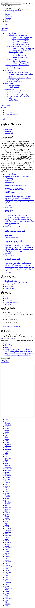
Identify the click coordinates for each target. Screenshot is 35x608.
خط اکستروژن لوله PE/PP (20, 39)
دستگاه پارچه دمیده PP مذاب (18, 94)
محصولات (4, 30)
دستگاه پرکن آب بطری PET (17, 81)
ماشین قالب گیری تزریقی (17, 68)
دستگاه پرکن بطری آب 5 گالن (18, 72)
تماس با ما (4, 117)
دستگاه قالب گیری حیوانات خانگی (22, 349)
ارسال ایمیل (5, 360)
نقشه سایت (8, 345)
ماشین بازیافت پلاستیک (16, 52)
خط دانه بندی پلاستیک (19, 55)
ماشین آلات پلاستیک (11, 33)
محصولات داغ (9, 343)
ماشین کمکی (13, 59)
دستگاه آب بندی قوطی (16, 92)
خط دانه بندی (28, 351)
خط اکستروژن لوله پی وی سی (22, 37)
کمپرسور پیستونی (14, 85)
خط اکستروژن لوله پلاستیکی (18, 35)
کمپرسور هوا (9, 83)
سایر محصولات (9, 89)
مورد (6, 110)
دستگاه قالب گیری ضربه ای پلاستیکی (17, 65)
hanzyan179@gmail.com (12, 326)
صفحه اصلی (5, 28)
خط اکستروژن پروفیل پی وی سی (23, 48)
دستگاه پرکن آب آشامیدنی (17, 79)
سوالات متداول (5, 105)
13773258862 (5, 362)
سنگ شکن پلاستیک (18, 54)
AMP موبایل (8, 347)
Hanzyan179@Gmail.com (13, 11)
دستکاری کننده (13, 100)
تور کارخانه (8, 112)
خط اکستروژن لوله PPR (20, 42)
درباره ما (3, 107)
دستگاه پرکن (9, 70)
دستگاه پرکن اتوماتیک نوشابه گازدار (20, 78)
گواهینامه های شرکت (11, 114)
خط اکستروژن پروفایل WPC (21, 50)
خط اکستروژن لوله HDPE (20, 41)
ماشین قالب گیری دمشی (17, 66)
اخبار (2, 103)
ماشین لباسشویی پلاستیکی (13, 355)
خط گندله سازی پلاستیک (20, 57)
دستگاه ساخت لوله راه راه (20, 44)
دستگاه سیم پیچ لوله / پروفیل (21, 63)
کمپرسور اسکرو (14, 87)
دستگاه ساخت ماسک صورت (18, 91)
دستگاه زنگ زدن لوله (19, 61)
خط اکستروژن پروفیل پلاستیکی (19, 46)
